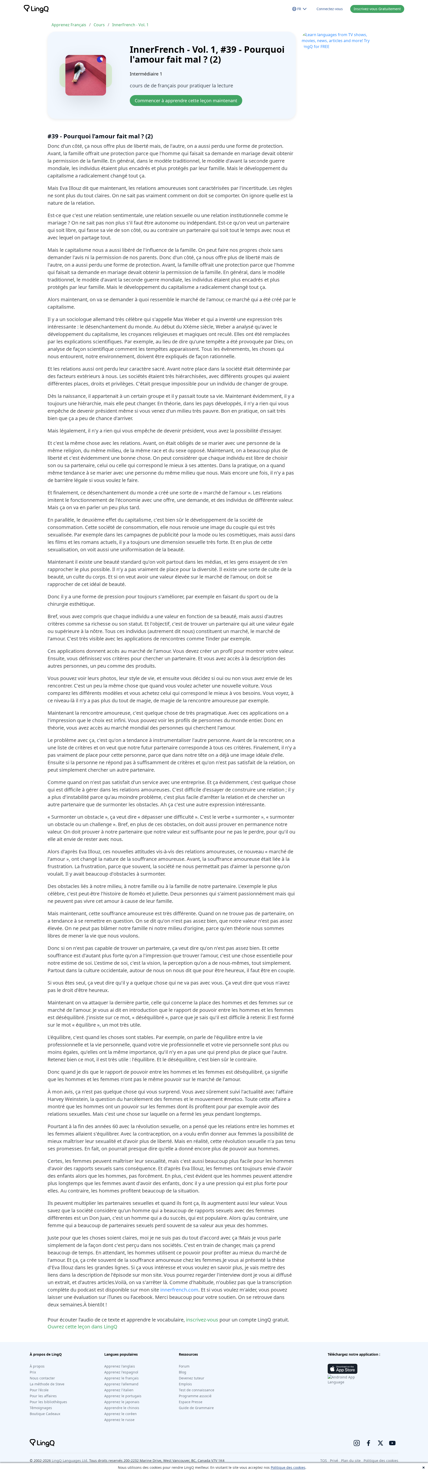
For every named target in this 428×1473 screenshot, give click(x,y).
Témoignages (41, 1407)
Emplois (185, 1384)
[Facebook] (368, 1443)
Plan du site (351, 1460)
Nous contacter (42, 1378)
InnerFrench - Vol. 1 (130, 24)
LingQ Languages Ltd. (70, 1460)
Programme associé (195, 1396)
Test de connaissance (196, 1390)
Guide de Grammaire (196, 1407)
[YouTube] (392, 1443)
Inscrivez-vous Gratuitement (377, 8)
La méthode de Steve (47, 1384)
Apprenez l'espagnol (121, 1372)
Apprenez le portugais (122, 1396)
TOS (323, 1460)
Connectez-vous (330, 8)
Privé (334, 1460)
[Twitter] (380, 1443)
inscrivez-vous (202, 1319)
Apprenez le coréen (120, 1413)
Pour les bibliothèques (48, 1401)
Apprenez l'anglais (119, 1366)
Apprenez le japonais (121, 1401)
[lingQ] (36, 9)
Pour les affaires (43, 1396)
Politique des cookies (288, 1467)
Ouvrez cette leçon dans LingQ (82, 1326)
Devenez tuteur (191, 1378)
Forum (184, 1366)
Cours (99, 24)
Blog (182, 1372)
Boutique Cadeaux (45, 1413)
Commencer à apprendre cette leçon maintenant (186, 100)
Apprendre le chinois (121, 1407)
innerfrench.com (179, 1289)
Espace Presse (190, 1401)
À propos (37, 1366)
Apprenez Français (69, 24)
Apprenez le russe (119, 1419)
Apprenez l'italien (119, 1390)
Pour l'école (39, 1390)
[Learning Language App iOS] (342, 1369)
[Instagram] (357, 1443)
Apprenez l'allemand (121, 1384)
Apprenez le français (121, 1378)
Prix (33, 1372)
